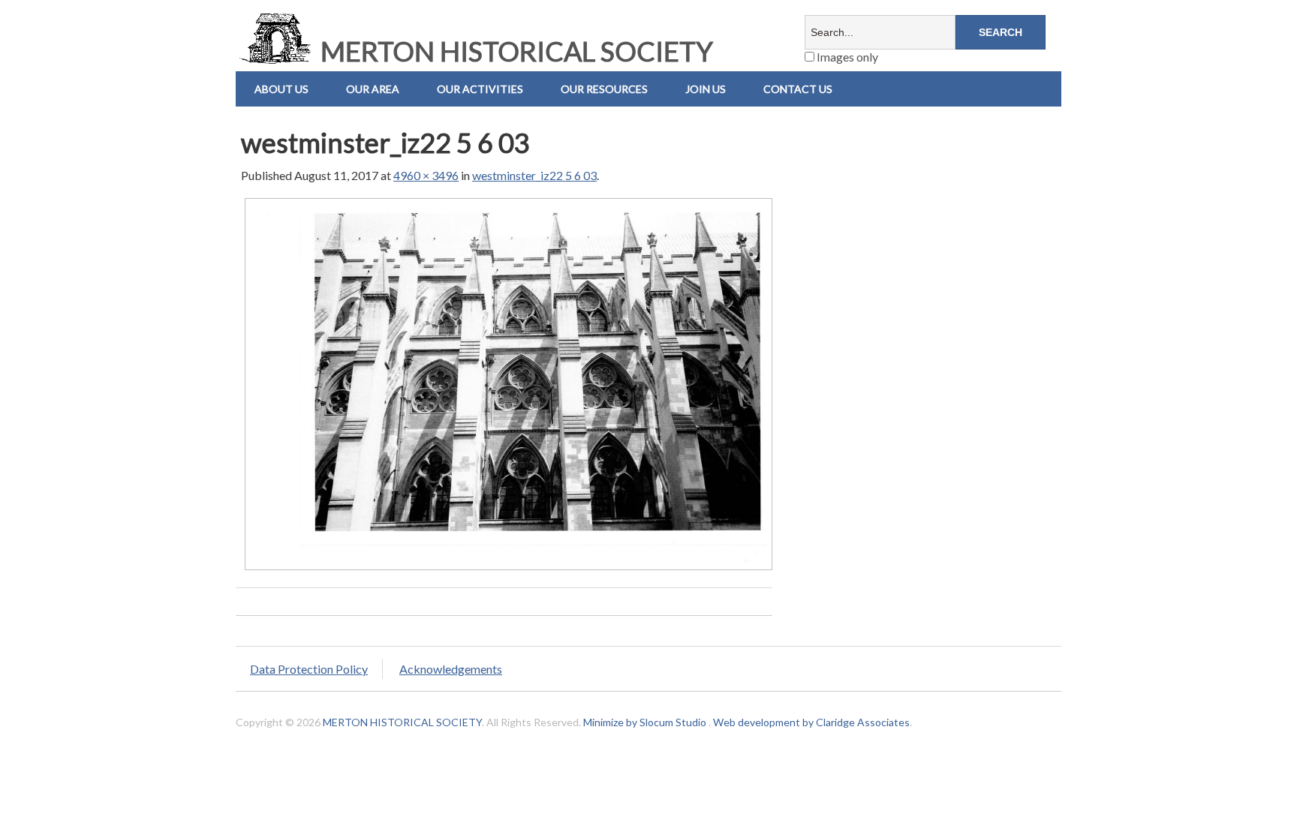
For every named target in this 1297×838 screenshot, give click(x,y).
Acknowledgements (450, 669)
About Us (281, 89)
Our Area (372, 89)
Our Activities (480, 89)
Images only (846, 57)
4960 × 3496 (426, 175)
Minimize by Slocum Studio (644, 722)
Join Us (705, 89)
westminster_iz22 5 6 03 (534, 175)
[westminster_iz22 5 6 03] (508, 569)
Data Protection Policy (309, 669)
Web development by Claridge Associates (811, 722)
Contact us (797, 89)
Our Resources (604, 89)
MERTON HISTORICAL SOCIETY (514, 51)
